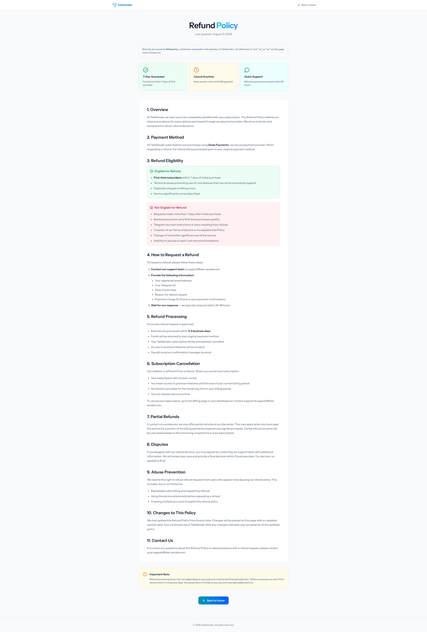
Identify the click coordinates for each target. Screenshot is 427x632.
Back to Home (309, 5)
